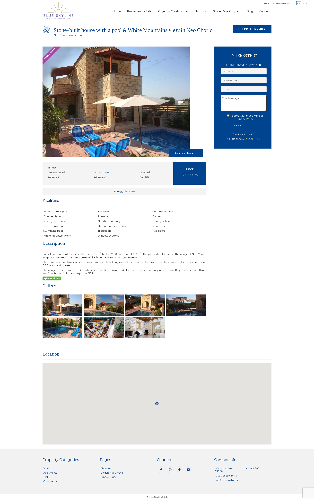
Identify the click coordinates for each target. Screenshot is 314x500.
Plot (45, 477)
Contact (264, 11)
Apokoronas (76, 35)
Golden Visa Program (226, 11)
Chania (90, 35)
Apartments (50, 472)
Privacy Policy (244, 118)
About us (200, 11)
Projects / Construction (173, 11)
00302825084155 (249, 138)
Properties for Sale (139, 11)
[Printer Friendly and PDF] (52, 278)
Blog (250, 11)
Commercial (50, 481)
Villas (46, 468)
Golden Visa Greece (112, 472)
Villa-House (104, 172)
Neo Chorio (61, 35)
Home (117, 11)
